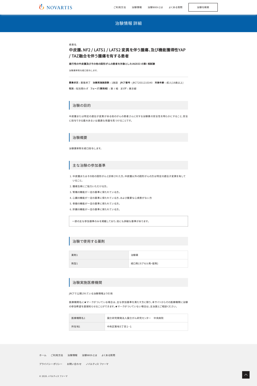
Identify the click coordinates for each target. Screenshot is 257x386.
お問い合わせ (74, 364)
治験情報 (137, 7)
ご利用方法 (120, 7)
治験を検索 (203, 7)
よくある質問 (175, 7)
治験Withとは (155, 7)
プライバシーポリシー (50, 364)
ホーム (42, 355)
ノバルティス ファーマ (97, 364)
